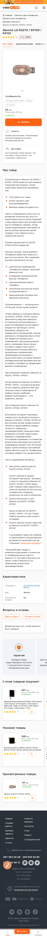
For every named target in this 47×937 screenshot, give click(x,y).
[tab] (22, 90)
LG (25, 586)
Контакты (29, 826)
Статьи (8, 843)
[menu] (44, 7)
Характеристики (24, 44)
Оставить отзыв (32, 616)
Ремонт (28, 835)
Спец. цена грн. (13, 112)
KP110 (26, 588)
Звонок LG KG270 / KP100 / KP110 (17, 794)
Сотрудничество (32, 839)
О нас (27, 831)
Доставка (16, 149)
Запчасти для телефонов (26, 15)
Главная (8, 15)
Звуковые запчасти (11, 22)
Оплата (15, 131)
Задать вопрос (12, 616)
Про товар (8, 44)
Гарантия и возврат (31, 543)
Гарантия (19, 655)
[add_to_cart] (31, 711)
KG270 (30, 586)
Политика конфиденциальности (23, 925)
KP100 (37, 586)
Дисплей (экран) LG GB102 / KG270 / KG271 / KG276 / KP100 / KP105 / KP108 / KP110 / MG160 (22, 749)
